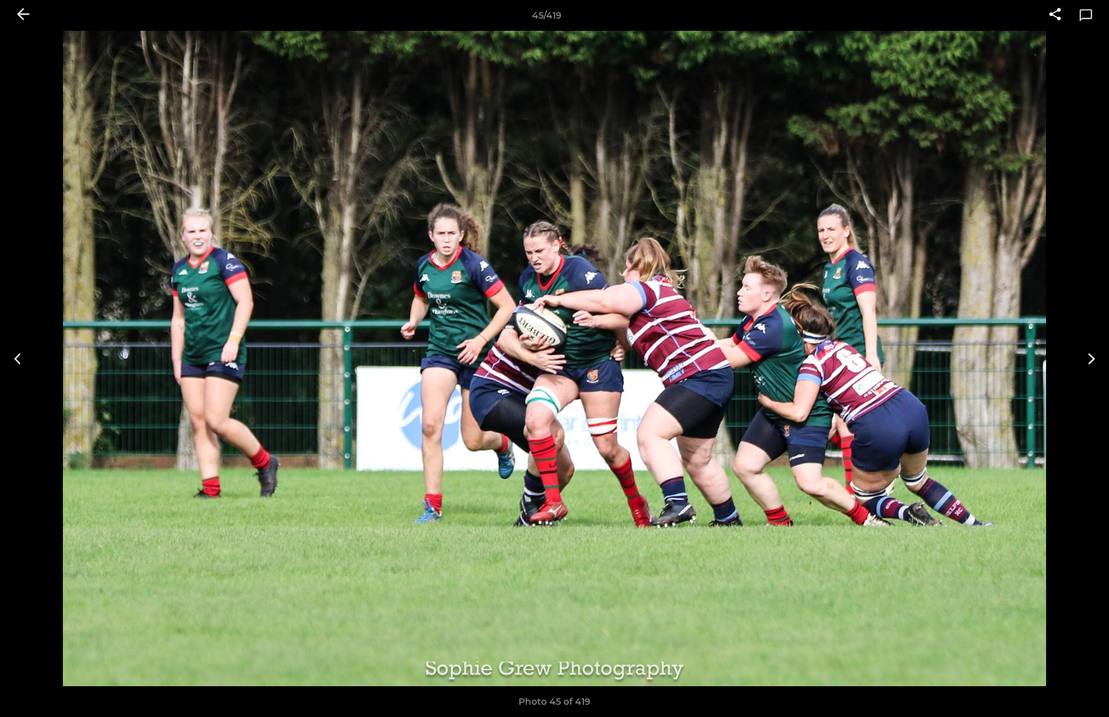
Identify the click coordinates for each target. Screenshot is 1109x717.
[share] (1055, 15)
